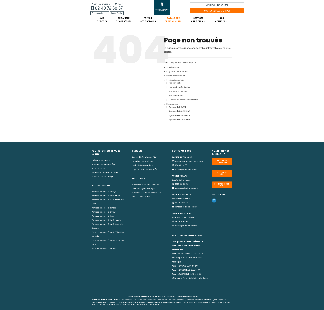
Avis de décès (172, 67)
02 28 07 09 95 (181, 184)
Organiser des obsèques (177, 71)
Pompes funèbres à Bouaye (104, 191)
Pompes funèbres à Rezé (103, 216)
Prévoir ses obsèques (175, 75)
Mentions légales (191, 296)
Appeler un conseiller (222, 161)
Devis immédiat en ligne (217, 4)
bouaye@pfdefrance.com (186, 188)
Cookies (179, 296)
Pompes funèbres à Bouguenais (106, 195)
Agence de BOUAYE (177, 107)
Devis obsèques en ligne (142, 165)
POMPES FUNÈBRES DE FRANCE (144, 296)
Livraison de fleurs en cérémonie (183, 99)
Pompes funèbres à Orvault (104, 212)
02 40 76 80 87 (109, 8)
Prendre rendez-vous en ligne (105, 172)
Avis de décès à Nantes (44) (144, 157)
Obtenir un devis (222, 173)
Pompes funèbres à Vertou (104, 248)
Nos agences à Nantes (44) (104, 164)
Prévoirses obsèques (148, 20)
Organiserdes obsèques (123, 20)
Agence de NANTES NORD (180, 115)
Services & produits (175, 80)
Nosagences (220, 20)
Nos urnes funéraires (178, 91)
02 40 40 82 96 (181, 203)
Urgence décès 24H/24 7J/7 (144, 169)
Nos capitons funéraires (179, 87)
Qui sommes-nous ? (101, 160)
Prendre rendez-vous (99, 13)
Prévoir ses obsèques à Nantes (145, 184)
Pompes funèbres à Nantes (104, 208)
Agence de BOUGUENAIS (179, 111)
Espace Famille (116, 13)
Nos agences (172, 104)
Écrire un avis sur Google (102, 176)
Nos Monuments (176, 95)
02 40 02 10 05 (181, 165)
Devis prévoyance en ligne (143, 188)
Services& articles (196, 20)
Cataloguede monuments (173, 20)
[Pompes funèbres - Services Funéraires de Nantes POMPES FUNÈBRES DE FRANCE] (162, 7)
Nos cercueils (175, 83)
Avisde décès (102, 20)
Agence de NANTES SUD (179, 119)
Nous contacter (99, 168)
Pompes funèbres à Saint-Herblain (107, 220)
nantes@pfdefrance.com (186, 169)
